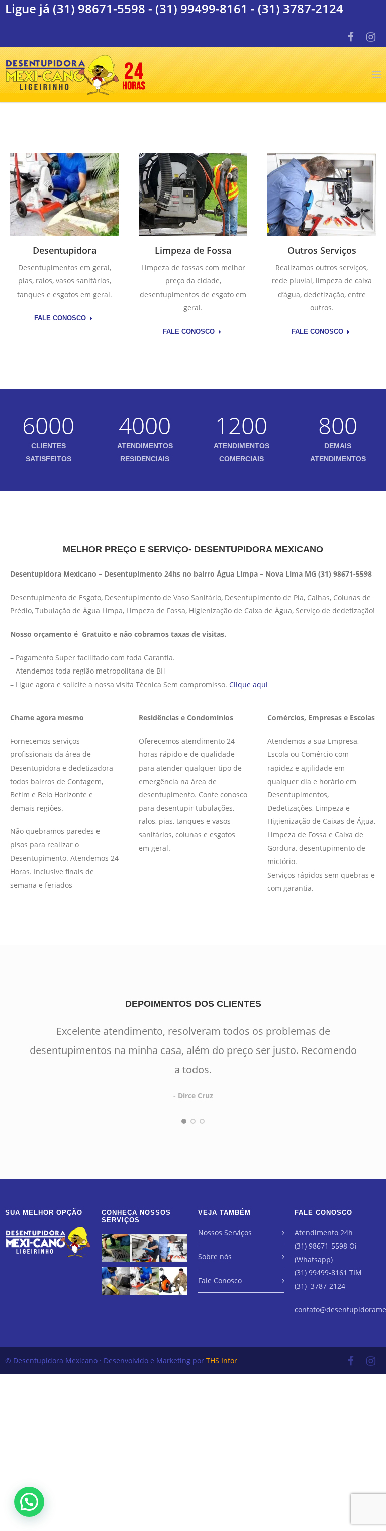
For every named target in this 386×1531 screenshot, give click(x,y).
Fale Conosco (60, 318)
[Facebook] (351, 37)
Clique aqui (248, 684)
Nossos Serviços (225, 1232)
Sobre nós (215, 1256)
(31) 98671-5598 (99, 8)
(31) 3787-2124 (300, 8)
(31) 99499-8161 (201, 8)
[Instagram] (371, 37)
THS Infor (221, 1360)
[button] (29, 1502)
